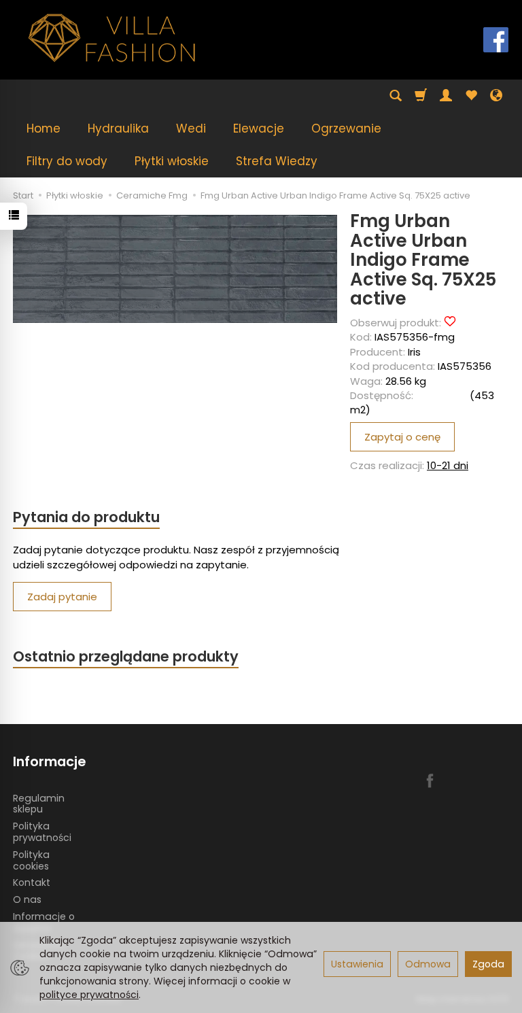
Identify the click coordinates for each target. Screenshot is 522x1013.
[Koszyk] (421, 96)
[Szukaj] (395, 96)
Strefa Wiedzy (276, 161)
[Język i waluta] (496, 96)
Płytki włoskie (172, 161)
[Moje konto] (446, 96)
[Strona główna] (112, 38)
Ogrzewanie (346, 128)
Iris (414, 352)
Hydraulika (118, 128)
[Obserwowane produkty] (471, 96)
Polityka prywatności (42, 831)
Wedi (191, 128)
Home (43, 128)
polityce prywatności (89, 994)
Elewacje (258, 128)
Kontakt (31, 882)
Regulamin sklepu (39, 804)
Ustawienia (357, 964)
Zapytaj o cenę (402, 437)
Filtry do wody (67, 161)
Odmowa (428, 964)
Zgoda (488, 964)
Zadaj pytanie (62, 596)
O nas (27, 899)
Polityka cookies (31, 860)
